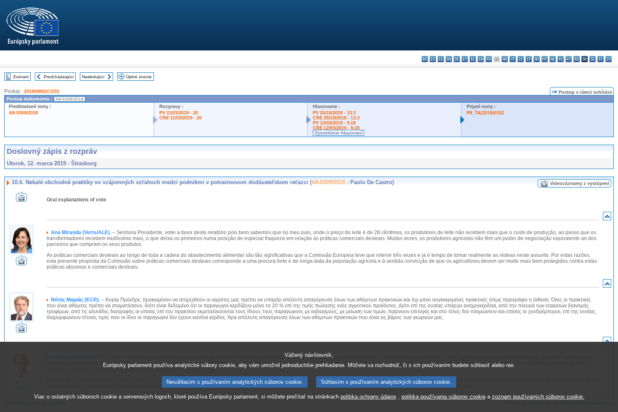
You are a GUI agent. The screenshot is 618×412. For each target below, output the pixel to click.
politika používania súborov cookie (443, 397)
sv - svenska (608, 59)
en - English (481, 59)
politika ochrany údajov (368, 397)
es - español (433, 59)
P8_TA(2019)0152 (485, 112)
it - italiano (513, 59)
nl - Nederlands (552, 59)
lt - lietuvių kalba (529, 59)
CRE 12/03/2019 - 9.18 (336, 127)
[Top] (607, 218)
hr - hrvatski (505, 59)
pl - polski (560, 59)
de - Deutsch (457, 59)
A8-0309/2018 (23, 112)
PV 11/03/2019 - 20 (178, 112)
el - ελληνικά (473, 59)
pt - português (568, 59)
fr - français (489, 59)
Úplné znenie (139, 76)
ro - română (576, 59)
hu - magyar (536, 59)
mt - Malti (544, 59)
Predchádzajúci (59, 76)
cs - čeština (441, 59)
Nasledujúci (93, 76)
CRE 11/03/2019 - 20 (180, 117)
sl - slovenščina (592, 59)
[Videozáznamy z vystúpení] (21, 199)
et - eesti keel (465, 59)
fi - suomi (600, 59)
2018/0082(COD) (41, 91)
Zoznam (21, 76)
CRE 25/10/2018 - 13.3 (336, 117)
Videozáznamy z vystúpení (579, 183)
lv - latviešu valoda (521, 59)
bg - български (425, 59)
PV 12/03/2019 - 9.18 (334, 122)
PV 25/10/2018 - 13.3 (334, 112)
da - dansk (449, 59)
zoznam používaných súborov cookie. (538, 397)
